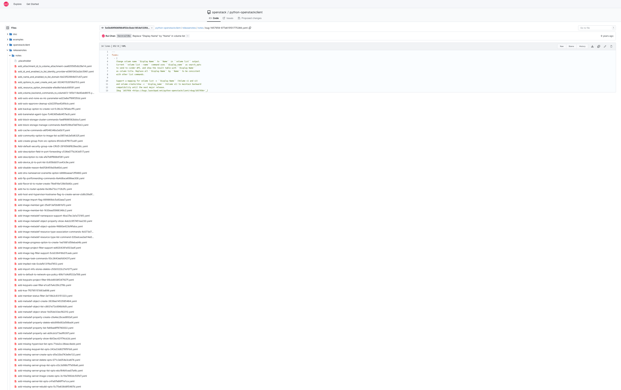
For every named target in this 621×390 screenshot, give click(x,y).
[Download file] (592, 46)
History (582, 46)
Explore (18, 4)
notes (200, 27)
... (188, 35)
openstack (219, 12)
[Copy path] (250, 28)
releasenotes (189, 27)
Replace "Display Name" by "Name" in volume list (159, 35)
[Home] (6, 4)
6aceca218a (124, 36)
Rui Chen (110, 35)
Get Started (33, 4)
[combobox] (597, 27)
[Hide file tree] (7, 27)
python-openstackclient (246, 12)
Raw (562, 46)
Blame (571, 46)
